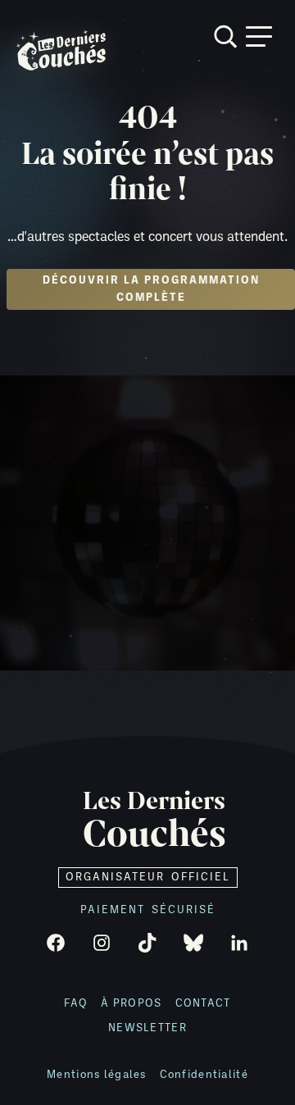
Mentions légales (96, 1075)
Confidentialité (204, 1075)
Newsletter (147, 1028)
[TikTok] (147, 943)
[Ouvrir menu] (259, 36)
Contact (203, 1003)
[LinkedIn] (239, 943)
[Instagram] (102, 943)
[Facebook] (56, 943)
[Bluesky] (193, 943)
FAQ (76, 1003)
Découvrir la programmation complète (151, 289)
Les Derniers (154, 821)
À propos (131, 1003)
